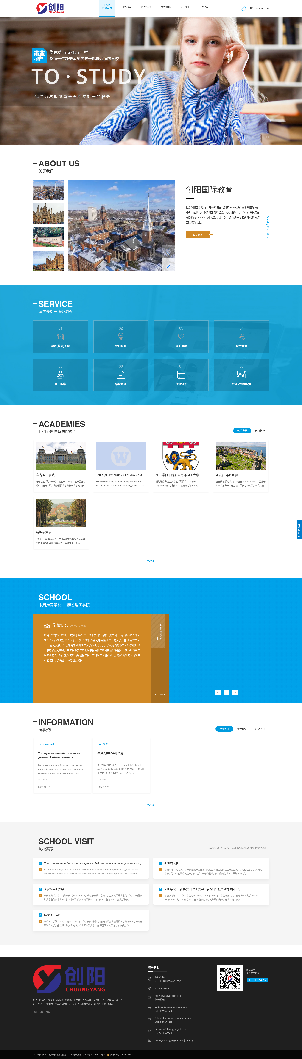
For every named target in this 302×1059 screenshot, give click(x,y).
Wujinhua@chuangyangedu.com (171, 1006)
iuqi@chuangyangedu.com (168, 995)
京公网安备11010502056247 (122, 1054)
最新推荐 (260, 430)
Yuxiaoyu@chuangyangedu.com (171, 1029)
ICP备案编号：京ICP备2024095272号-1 (88, 1054)
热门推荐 (242, 430)
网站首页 (107, 7)
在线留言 (204, 6)
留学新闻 (242, 729)
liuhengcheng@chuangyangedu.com (173, 1018)
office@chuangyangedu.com (169, 1040)
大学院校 (146, 6)
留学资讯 (165, 6)
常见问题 (260, 729)
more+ (151, 560)
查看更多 (198, 234)
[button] (219, 136)
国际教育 (126, 6)
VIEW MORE (160, 694)
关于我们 (185, 6)
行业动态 (224, 729)
